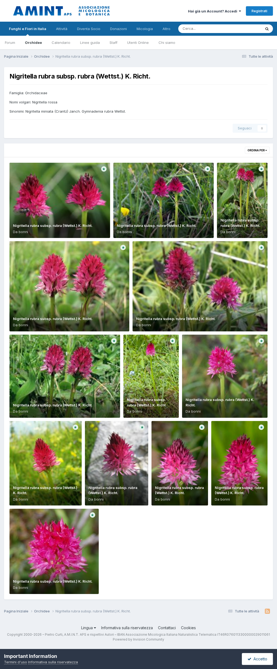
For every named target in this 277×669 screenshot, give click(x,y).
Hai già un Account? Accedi (213, 11)
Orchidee (33, 42)
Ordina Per (256, 150)
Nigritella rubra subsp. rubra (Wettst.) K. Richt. (53, 225)
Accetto (259, 659)
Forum (10, 42)
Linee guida (90, 42)
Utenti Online (138, 42)
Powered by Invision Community (138, 639)
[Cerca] (267, 28)
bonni (23, 232)
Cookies (188, 627)
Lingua (87, 627)
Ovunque (246, 29)
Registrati (259, 11)
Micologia (145, 29)
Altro (166, 29)
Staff (113, 42)
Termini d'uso (15, 662)
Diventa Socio (88, 29)
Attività (61, 29)
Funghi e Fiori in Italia (27, 29)
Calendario (61, 42)
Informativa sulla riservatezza (127, 627)
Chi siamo (167, 42)
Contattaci (167, 627)
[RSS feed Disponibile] (267, 611)
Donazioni (118, 29)
